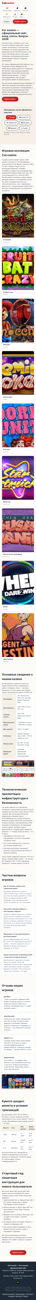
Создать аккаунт (20, 21)
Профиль (7, 21)
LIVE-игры (25, 9)
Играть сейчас (10, 99)
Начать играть (18, 1252)
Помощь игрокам (7, 9)
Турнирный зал (6, 15)
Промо (21, 15)
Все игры (15, 15)
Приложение (17, 9)
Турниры (11, 1296)
